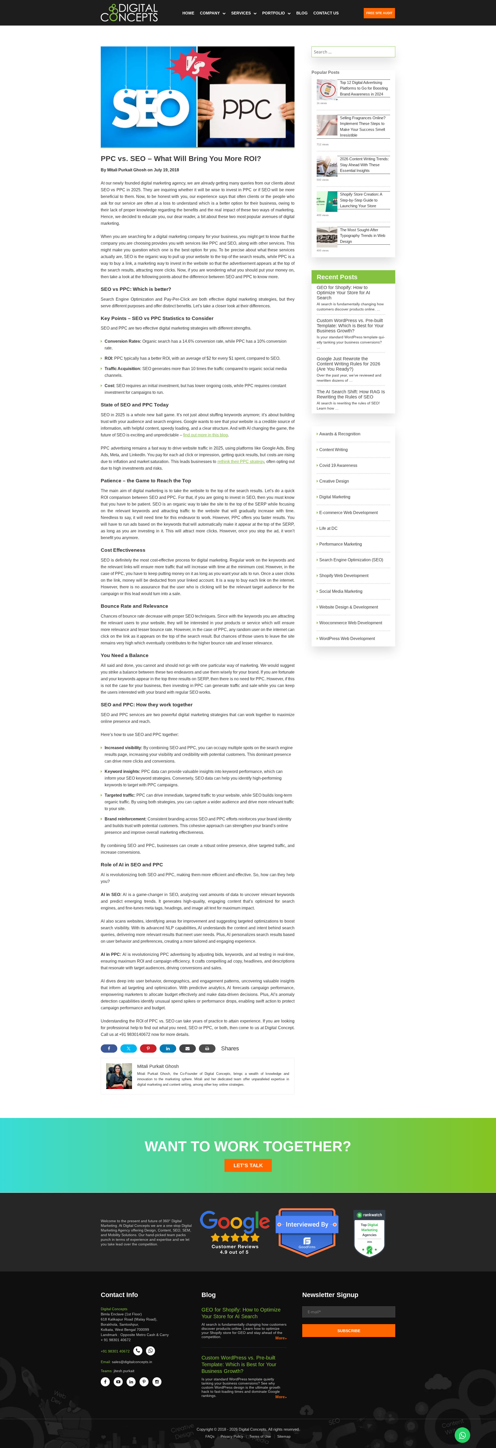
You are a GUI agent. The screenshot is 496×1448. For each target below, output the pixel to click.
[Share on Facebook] (109, 1048)
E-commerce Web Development (348, 512)
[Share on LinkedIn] (168, 1048)
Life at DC (328, 528)
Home (188, 13)
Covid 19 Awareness (338, 465)
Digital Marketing (334, 497)
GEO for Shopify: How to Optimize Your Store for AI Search (343, 292)
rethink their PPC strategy (241, 461)
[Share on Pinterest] (148, 1048)
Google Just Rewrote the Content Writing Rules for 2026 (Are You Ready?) (348, 364)
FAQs (209, 1436)
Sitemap (284, 1436)
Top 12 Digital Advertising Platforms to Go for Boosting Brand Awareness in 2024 (364, 88)
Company (210, 13)
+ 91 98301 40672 (116, 1340)
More (280, 1338)
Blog (302, 13)
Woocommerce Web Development (350, 623)
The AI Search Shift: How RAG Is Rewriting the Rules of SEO (351, 394)
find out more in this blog (205, 435)
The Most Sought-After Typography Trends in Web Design (362, 236)
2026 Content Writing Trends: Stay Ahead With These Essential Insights (364, 165)
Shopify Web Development (343, 575)
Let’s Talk (248, 1165)
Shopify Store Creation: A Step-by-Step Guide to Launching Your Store (361, 200)
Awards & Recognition (339, 434)
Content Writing (333, 449)
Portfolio (273, 13)
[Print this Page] (207, 1048)
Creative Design (334, 481)
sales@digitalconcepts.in (132, 1362)
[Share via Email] (187, 1048)
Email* (348, 1313)
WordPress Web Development (347, 638)
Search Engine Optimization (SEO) (351, 560)
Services (241, 13)
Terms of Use (260, 1436)
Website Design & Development (348, 607)
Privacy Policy (232, 1436)
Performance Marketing (340, 544)
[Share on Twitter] (128, 1048)
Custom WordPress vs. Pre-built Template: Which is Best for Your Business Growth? (350, 325)
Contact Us (326, 13)
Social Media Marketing (340, 591)
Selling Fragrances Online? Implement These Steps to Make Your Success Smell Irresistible (362, 127)
